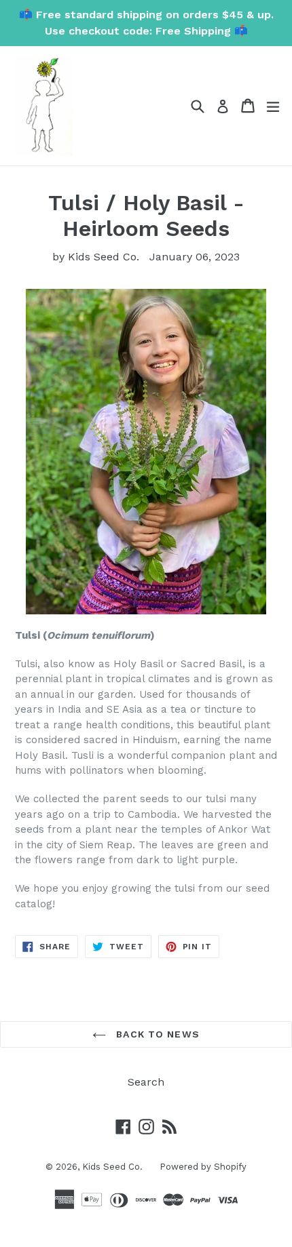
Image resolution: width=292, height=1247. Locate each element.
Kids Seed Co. (112, 1167)
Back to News (156, 1034)
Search (146, 1081)
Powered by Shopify (203, 1167)
